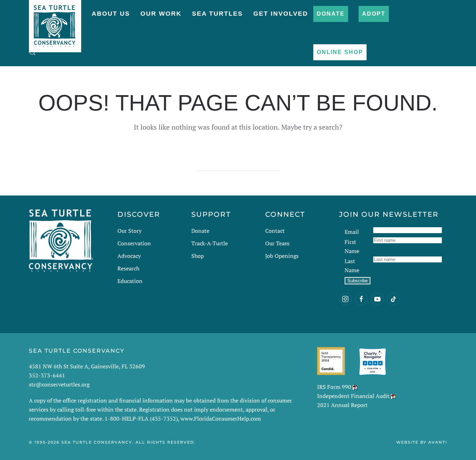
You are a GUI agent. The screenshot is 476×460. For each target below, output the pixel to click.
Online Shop (340, 52)
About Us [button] (111, 13)
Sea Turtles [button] (217, 13)
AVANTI (437, 442)
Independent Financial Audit (353, 396)
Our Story (129, 231)
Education (130, 281)
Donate (331, 14)
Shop (197, 256)
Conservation (134, 243)
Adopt (373, 14)
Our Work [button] (161, 13)
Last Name (352, 265)
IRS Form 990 (334, 387)
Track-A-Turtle (209, 243)
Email (352, 232)
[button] (32, 52)
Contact (275, 231)
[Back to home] (55, 22)
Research (128, 268)
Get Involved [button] (280, 13)
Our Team (277, 243)
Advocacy (129, 256)
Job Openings (282, 256)
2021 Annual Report (342, 405)
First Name (352, 246)
